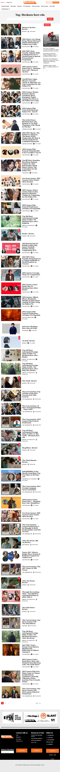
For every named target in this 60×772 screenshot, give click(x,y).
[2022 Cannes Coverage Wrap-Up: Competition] (11, 275)
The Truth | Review (29, 381)
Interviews (25, 330)
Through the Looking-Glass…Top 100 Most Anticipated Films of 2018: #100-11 (31, 594)
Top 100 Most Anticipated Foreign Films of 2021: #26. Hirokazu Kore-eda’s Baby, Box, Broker (30, 367)
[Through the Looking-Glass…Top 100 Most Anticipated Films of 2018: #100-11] (11, 596)
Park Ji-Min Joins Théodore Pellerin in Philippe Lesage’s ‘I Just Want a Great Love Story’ (50, 55)
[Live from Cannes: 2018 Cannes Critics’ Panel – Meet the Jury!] (11, 516)
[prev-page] (44, 71)
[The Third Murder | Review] (11, 462)
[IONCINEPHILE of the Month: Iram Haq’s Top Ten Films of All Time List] (11, 476)
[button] (9, 2)
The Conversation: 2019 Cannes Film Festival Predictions (31, 421)
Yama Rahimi (34, 172)
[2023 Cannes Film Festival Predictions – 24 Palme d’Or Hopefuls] (11, 208)
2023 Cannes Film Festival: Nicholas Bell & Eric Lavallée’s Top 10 (31, 151)
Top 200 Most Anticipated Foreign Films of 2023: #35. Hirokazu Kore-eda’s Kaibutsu (30, 219)
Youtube (50, 742)
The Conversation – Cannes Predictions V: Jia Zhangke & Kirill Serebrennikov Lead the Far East (31, 528)
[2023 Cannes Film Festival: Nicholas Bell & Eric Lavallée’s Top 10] (11, 152)
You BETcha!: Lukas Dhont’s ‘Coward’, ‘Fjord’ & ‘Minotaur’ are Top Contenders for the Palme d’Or (31, 82)
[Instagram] (47, 740)
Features (24, 625)
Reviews (24, 31)
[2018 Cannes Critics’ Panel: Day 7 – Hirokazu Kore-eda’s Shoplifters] (11, 502)
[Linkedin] (47, 744)
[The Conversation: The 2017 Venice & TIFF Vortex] (11, 569)
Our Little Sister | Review (28, 608)
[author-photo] (28, 31)
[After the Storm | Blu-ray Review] (11, 543)
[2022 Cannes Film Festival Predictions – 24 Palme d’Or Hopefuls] (11, 315)
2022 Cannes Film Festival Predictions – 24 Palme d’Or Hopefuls (31, 313)
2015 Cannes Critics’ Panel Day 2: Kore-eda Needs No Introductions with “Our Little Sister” (31, 662)
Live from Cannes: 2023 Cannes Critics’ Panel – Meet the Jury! (31, 180)
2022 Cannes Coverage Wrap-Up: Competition (31, 274)
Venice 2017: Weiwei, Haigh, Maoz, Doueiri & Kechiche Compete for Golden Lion (31, 554)
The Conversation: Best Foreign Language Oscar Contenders (31, 488)
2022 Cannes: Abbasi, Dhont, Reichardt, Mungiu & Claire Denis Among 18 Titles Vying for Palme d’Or (31, 300)
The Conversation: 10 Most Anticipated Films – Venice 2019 (31, 407)
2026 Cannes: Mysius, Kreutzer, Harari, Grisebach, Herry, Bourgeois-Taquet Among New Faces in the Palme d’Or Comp (30, 96)
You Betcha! (25, 172)
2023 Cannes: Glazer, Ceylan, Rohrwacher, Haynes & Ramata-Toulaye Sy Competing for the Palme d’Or (31, 193)
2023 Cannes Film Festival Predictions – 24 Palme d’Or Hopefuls (31, 207)
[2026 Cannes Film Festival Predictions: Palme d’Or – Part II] (11, 111)
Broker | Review (28, 234)
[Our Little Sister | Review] (11, 610)
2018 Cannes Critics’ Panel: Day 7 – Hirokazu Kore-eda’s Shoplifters (31, 501)
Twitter (50, 737)
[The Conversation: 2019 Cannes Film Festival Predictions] (11, 422)
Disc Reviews (25, 544)
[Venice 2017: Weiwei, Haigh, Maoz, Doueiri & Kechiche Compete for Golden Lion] (11, 556)
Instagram (51, 739)
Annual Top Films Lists (28, 225)
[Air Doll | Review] (11, 342)
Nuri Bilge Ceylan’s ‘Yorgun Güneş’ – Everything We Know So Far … (50, 67)
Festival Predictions (28, 317)
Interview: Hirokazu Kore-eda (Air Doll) (30, 327)
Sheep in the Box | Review (29, 28)
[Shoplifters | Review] (11, 449)
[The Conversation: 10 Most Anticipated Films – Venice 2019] (11, 409)
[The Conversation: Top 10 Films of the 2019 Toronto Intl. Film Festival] (11, 395)
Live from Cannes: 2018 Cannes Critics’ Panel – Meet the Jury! (31, 514)
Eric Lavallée (35, 46)
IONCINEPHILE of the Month (29, 478)
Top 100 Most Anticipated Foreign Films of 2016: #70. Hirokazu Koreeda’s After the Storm (30, 634)
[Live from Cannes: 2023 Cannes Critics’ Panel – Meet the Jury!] (11, 181)
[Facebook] (47, 735)
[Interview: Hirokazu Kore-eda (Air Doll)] (11, 328)
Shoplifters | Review (30, 448)
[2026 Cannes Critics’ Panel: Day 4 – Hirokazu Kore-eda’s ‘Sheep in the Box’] (11, 70)
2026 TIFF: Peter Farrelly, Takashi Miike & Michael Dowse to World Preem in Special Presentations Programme (31, 55)
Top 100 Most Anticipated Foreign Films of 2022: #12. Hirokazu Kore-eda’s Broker (30, 353)
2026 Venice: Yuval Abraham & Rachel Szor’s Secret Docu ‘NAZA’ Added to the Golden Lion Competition (51, 60)
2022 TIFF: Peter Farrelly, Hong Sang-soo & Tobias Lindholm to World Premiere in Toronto (31, 260)
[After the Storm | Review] (11, 583)
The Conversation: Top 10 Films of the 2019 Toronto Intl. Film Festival (31, 394)
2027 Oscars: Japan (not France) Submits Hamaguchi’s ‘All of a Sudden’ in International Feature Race (51, 40)
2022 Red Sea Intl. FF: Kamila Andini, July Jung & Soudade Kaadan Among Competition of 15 (30, 246)
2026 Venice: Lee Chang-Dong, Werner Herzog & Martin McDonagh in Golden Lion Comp (31, 41)
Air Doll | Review (28, 341)
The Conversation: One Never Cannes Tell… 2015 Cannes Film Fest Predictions (31, 691)
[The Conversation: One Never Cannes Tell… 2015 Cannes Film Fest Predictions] (11, 692)
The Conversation (27, 399)
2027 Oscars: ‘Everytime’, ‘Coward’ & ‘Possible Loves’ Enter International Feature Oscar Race (51, 49)
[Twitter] (47, 738)
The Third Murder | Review (29, 461)
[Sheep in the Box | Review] (11, 29)
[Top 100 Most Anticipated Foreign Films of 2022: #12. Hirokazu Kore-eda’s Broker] (11, 355)
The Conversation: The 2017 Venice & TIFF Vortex (31, 568)
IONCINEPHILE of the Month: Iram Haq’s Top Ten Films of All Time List (31, 474)
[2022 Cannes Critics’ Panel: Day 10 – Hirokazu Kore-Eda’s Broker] (11, 288)
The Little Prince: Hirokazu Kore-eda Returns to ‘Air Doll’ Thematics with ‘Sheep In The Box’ (31, 123)
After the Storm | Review (28, 582)
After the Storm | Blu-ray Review (30, 541)
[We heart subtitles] (30, 2)
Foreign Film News (27, 129)
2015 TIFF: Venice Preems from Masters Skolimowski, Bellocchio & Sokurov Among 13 (30, 648)
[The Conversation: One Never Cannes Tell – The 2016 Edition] (11, 623)
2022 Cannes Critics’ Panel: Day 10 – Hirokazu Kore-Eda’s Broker (30, 287)
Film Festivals (26, 46)
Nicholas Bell (32, 31)
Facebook (51, 735)
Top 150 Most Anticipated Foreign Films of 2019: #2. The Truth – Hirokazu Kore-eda (31, 433)
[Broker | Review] (11, 235)
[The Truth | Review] (11, 382)
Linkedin (50, 744)
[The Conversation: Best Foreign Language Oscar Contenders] (11, 489)
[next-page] (9, 703)
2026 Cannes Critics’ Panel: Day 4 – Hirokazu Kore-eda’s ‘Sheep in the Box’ (31, 69)
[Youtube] (47, 742)
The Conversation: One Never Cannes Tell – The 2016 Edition (31, 622)
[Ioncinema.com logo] (7, 736)
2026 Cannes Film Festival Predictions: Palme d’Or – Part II (30, 110)
